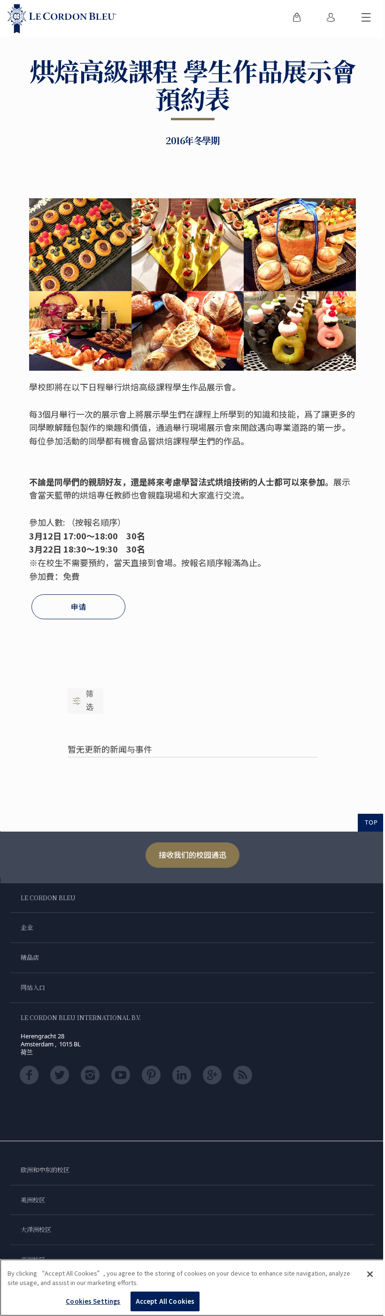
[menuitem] (297, 19)
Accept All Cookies (165, 1301)
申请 (78, 606)
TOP (371, 822)
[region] (192, 1287)
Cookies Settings (93, 1301)
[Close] (370, 1274)
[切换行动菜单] (366, 19)
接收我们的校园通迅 (192, 854)
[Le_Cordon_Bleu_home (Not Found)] (62, 19)
